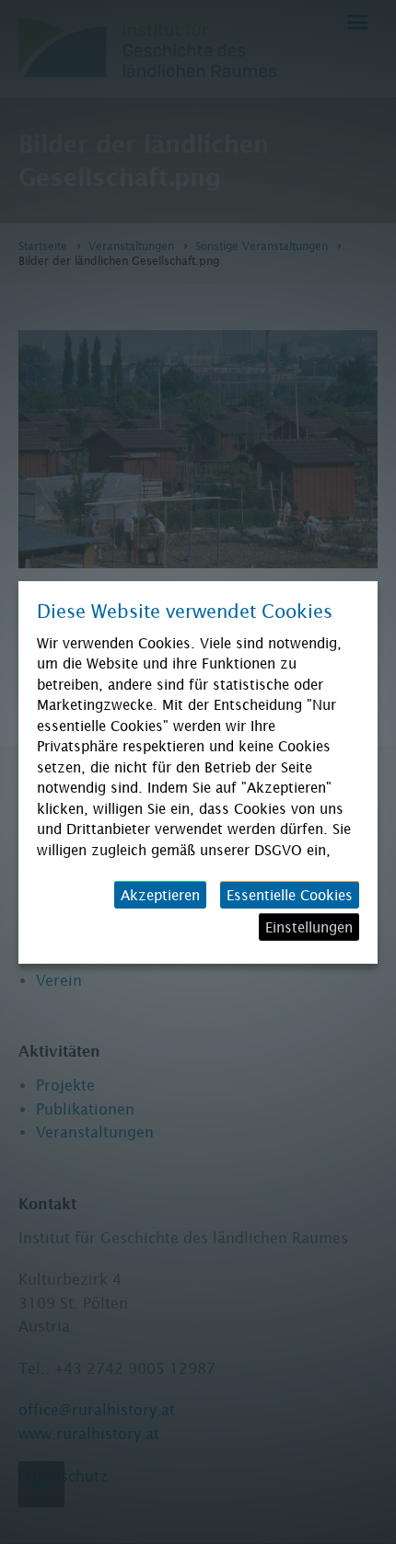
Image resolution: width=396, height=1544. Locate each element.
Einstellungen (309, 927)
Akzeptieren (160, 894)
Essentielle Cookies (290, 894)
